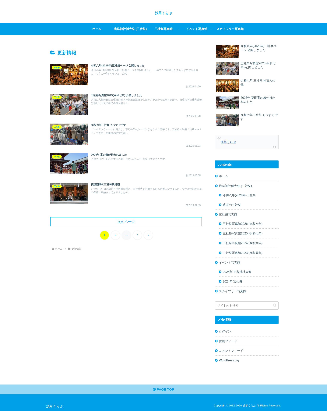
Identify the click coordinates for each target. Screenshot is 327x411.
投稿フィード (228, 341)
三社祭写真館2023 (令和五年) (242, 253)
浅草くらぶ (228, 142)
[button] (274, 305)
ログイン (225, 331)
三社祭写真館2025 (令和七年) (242, 233)
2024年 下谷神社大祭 (237, 271)
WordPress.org (229, 360)
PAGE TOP (165, 389)
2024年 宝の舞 (232, 281)
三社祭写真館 (228, 214)
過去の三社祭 (232, 204)
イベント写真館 (229, 262)
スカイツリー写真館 (232, 291)
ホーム (223, 176)
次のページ (126, 222)
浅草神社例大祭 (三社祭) (235, 186)
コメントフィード (231, 350)
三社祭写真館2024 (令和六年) (242, 243)
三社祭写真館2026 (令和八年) (242, 223)
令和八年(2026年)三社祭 (239, 195)
